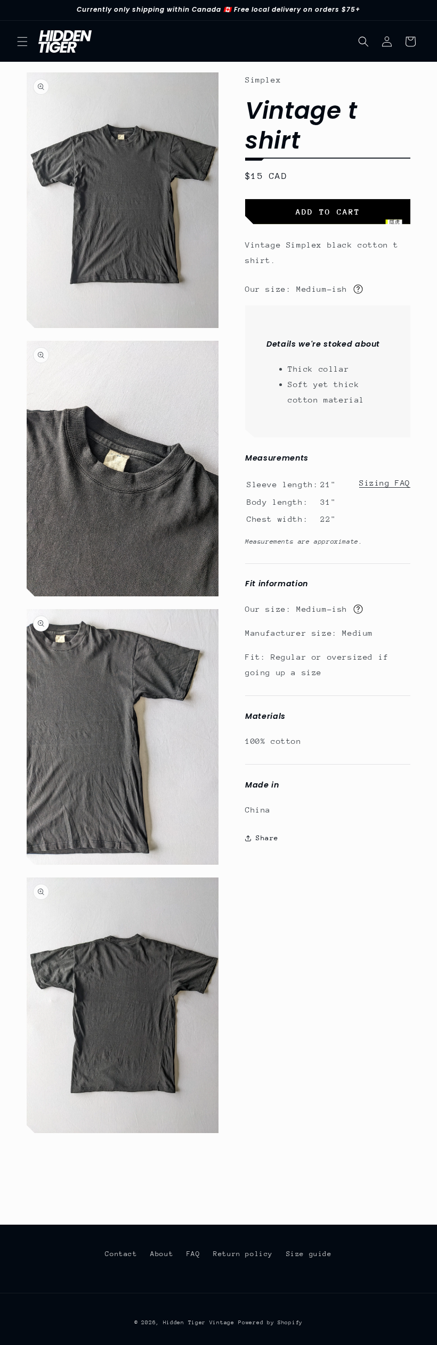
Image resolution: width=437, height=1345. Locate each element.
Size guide (309, 1254)
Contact (121, 1254)
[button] (22, 41)
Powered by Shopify (270, 1322)
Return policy (243, 1254)
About (161, 1254)
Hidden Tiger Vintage (198, 1322)
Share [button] (267, 838)
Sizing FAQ (384, 482)
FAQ (193, 1254)
